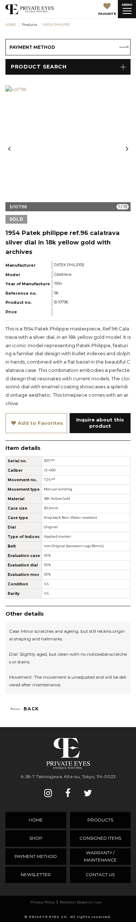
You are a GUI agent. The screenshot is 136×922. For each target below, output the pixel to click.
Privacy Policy (42, 902)
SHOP (35, 838)
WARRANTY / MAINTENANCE (100, 856)
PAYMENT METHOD (32, 47)
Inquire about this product (100, 423)
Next (127, 148)
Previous (9, 148)
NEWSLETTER (36, 874)
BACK (31, 709)
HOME (36, 820)
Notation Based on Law (81, 902)
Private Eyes (29, 9)
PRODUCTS (100, 820)
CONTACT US (100, 874)
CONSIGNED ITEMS (100, 838)
